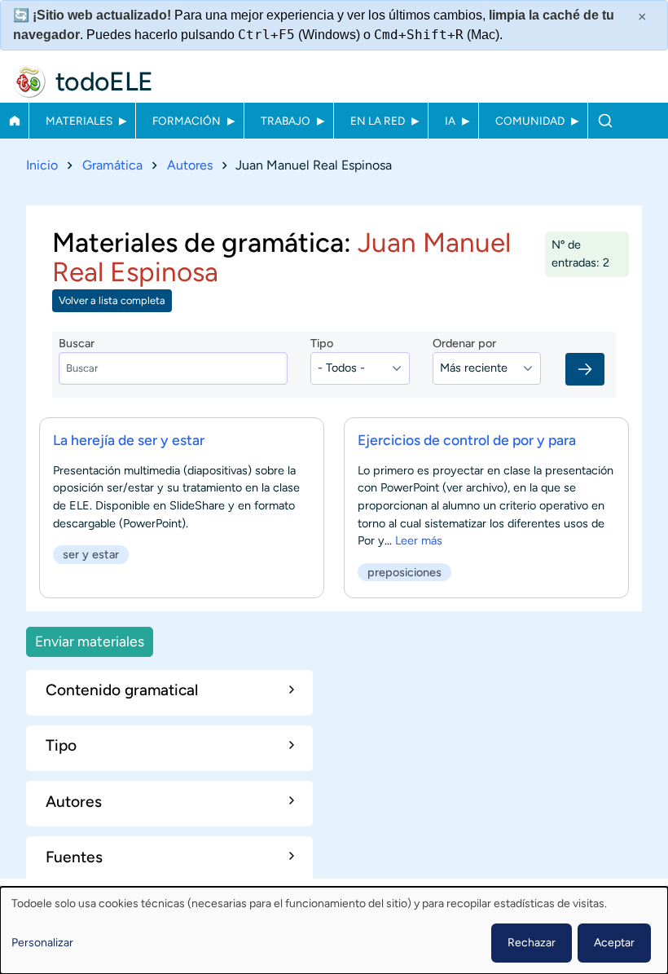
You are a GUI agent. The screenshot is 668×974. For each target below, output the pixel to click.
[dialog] (334, 930)
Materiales (79, 120)
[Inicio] (29, 81)
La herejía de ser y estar (128, 439)
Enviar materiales (89, 641)
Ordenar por (464, 343)
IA (450, 120)
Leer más (418, 540)
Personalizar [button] (42, 943)
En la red (377, 120)
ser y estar (91, 554)
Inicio (14, 120)
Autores (190, 165)
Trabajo (285, 120)
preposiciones (404, 572)
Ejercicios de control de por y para (467, 439)
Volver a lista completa (112, 300)
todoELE (104, 81)
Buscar (605, 120)
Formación (186, 120)
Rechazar (532, 943)
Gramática (112, 165)
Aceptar (614, 943)
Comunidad (530, 120)
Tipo (321, 343)
